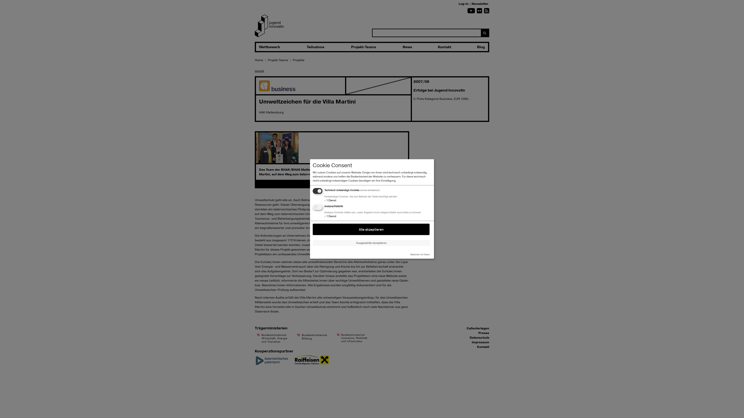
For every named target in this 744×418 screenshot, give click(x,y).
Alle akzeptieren (371, 229)
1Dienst (330, 200)
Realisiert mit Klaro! (420, 254)
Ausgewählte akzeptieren (371, 243)
